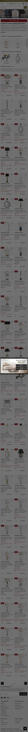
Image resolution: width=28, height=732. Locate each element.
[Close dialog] (26, 359)
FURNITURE (21, 365)
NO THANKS (21, 370)
